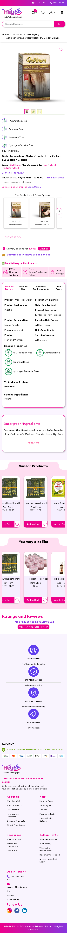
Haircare (17, 34)
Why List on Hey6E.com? (46, 849)
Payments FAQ (47, 814)
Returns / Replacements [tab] (41, 288)
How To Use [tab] (23, 288)
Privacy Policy (14, 839)
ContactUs (13, 899)
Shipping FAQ (47, 805)
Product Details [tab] (9, 288)
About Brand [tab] (59, 288)
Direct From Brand (16, 825)
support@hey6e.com (17, 887)
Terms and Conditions (12, 844)
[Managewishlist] (43, 12)
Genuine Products (16, 821)
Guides (10, 895)
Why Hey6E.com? (48, 839)
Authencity (45, 843)
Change (44, 248)
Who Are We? (13, 801)
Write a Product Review (33, 627)
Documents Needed (50, 855)
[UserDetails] (52, 12)
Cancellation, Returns (47, 819)
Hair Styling (33, 34)
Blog (9, 891)
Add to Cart (33, 524)
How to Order (47, 801)
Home (5, 34)
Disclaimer (12, 850)
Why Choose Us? (15, 805)
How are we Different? (13, 815)
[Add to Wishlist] (17, 524)
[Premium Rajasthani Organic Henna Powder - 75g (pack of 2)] (35, 488)
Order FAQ (45, 809)
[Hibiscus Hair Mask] (35, 564)
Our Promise (13, 809)
